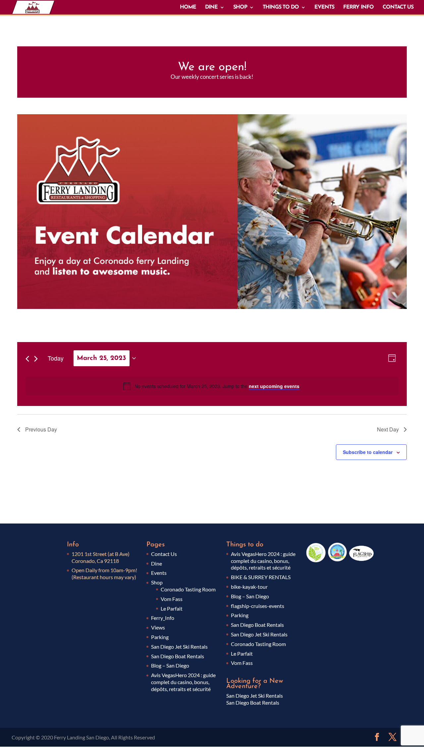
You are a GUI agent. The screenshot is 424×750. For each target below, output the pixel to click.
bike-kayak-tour (249, 586)
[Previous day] (27, 359)
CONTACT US (398, 7)
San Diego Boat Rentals (177, 656)
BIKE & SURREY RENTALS (261, 577)
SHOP (240, 7)
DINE (211, 7)
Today (56, 358)
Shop (157, 582)
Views (158, 627)
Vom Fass (172, 599)
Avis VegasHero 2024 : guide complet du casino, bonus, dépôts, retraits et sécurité (183, 682)
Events (159, 573)
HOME (188, 7)
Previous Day (41, 429)
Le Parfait (172, 608)
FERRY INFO (358, 7)
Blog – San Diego (170, 665)
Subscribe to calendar (368, 452)
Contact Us (164, 554)
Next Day (388, 429)
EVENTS (324, 7)
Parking (160, 637)
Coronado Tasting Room (188, 589)
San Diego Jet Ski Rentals (179, 646)
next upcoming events (274, 386)
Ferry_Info (162, 618)
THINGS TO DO (281, 7)
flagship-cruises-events (257, 606)
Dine (156, 563)
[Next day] (36, 359)
